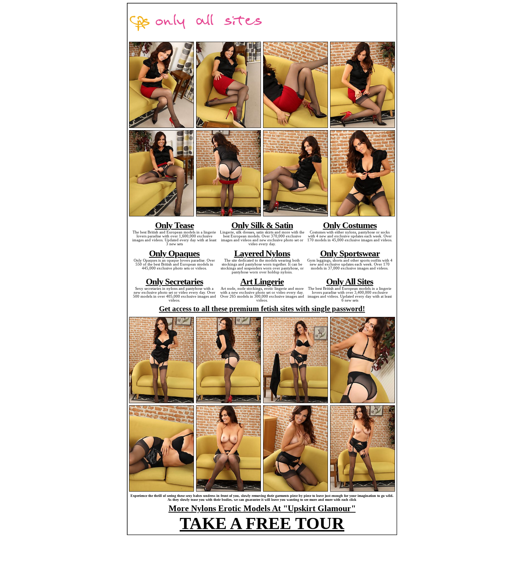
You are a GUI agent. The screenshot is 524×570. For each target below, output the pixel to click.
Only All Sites (349, 281)
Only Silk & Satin (262, 225)
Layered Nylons (262, 253)
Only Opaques (174, 253)
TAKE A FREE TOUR (262, 523)
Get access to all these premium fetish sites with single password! (262, 308)
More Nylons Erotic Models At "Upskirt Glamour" (262, 508)
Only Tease (174, 225)
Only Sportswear (350, 253)
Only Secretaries (174, 281)
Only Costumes (350, 225)
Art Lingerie (262, 281)
